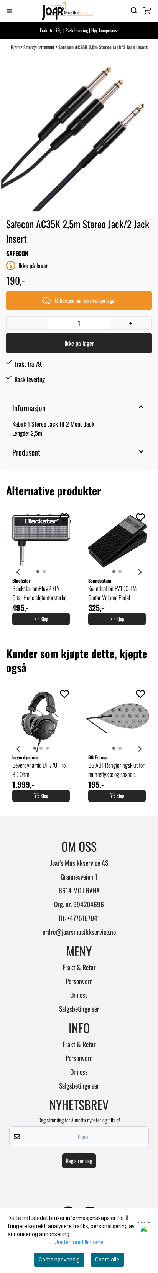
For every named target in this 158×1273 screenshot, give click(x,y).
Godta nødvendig (59, 1259)
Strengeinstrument (39, 47)
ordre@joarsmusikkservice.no (79, 932)
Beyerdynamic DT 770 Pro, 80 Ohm (39, 769)
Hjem (16, 47)
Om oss (79, 995)
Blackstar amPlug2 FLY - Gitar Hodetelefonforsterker (40, 593)
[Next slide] (139, 572)
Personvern (79, 981)
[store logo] (67, 11)
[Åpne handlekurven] (147, 10)
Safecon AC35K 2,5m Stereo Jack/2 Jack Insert (103, 47)
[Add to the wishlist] (64, 517)
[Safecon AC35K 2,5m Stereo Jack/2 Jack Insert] (79, 133)
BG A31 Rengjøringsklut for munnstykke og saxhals (116, 769)
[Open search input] (134, 10)
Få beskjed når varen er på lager (85, 300)
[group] (41, 572)
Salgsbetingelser (79, 1009)
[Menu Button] (9, 11)
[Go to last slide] (18, 572)
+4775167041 (83, 918)
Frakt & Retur (79, 967)
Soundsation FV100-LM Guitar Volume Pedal (112, 593)
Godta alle (107, 1259)
